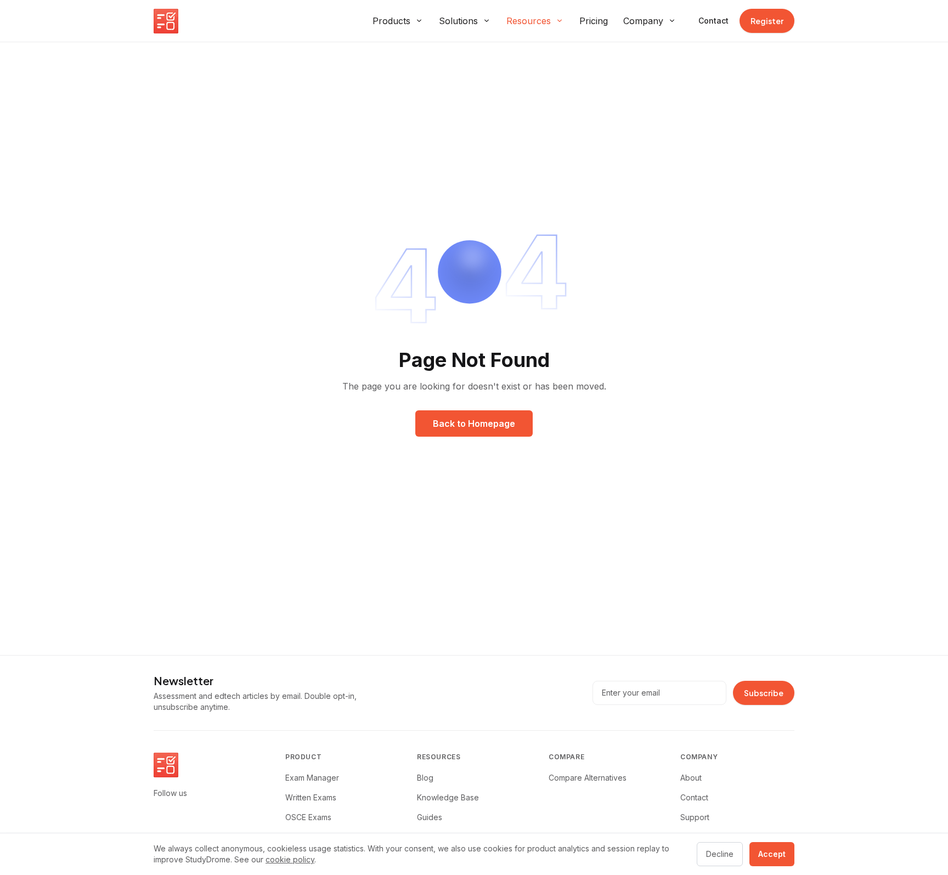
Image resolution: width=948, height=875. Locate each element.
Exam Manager (312, 777)
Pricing (593, 20)
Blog (425, 777)
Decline (719, 854)
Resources (528, 20)
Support (694, 817)
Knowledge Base (448, 797)
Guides (429, 817)
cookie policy (290, 859)
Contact (713, 20)
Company (643, 20)
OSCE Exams (308, 817)
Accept (772, 854)
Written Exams (310, 797)
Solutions (458, 20)
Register (767, 21)
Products (391, 20)
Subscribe (763, 693)
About (691, 777)
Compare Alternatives (588, 777)
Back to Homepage (474, 423)
